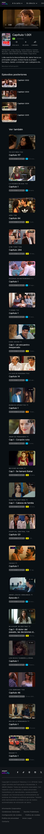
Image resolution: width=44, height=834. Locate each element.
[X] (41, 772)
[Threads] (29, 772)
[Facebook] (18, 772)
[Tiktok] (23, 772)
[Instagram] (35, 772)
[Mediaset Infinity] (5, 3)
